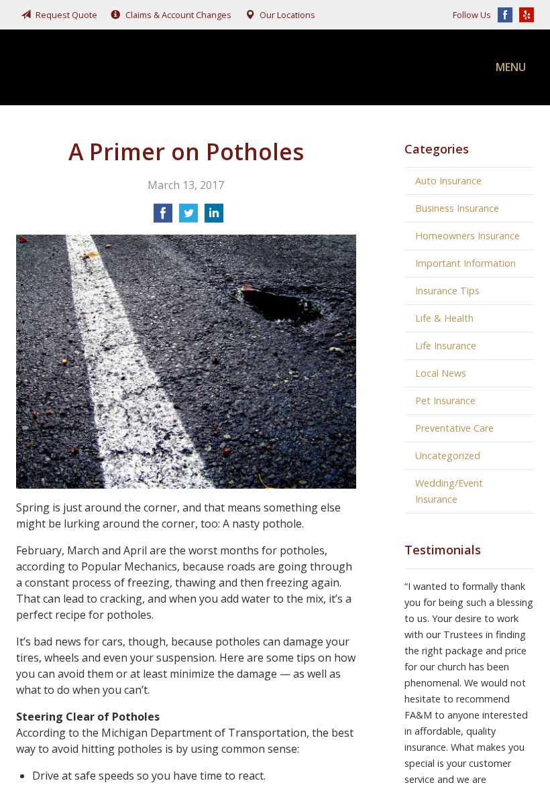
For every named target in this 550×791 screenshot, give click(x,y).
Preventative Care (454, 428)
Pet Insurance (445, 400)
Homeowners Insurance (467, 235)
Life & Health (444, 318)
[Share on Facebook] (163, 217)
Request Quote (66, 15)
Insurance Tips (447, 290)
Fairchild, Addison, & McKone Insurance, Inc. (116, 67)
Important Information (465, 263)
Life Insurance (445, 345)
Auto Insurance (448, 180)
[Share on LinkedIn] (214, 217)
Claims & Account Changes (178, 15)
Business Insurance (457, 208)
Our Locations (287, 15)
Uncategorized (447, 455)
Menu (511, 67)
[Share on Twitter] (188, 217)
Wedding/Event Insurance (449, 491)
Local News (440, 373)
